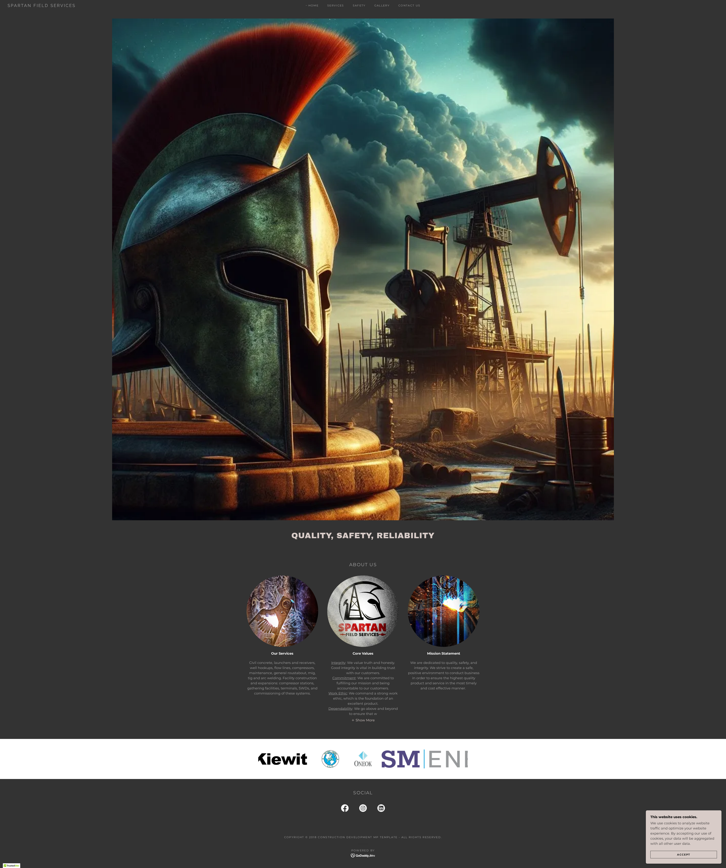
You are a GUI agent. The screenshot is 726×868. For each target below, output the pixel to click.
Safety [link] (359, 5)
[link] (111, 6)
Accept (683, 854)
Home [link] (313, 5)
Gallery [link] (382, 5)
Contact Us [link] (409, 5)
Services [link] (335, 5)
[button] (363, 720)
